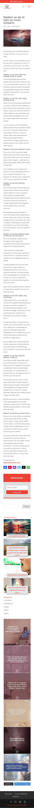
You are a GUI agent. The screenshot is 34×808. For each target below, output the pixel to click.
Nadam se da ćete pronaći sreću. (16, 413)
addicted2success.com (11, 463)
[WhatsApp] (28, 467)
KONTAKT (16, 796)
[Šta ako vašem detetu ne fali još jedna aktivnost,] (17, 632)
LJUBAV (6, 607)
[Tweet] (23, 467)
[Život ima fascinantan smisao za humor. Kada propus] (17, 659)
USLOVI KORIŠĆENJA (20, 794)
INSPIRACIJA (16, 26)
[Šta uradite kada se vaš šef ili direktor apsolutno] (17, 767)
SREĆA (6, 610)
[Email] (19, 467)
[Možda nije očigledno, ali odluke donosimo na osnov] (17, 740)
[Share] (5, 467)
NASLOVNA (8, 794)
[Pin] (10, 467)
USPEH (6, 614)
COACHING (8, 600)
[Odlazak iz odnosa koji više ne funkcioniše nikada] (17, 686)
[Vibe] (14, 467)
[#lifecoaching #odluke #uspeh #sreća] (17, 713)
